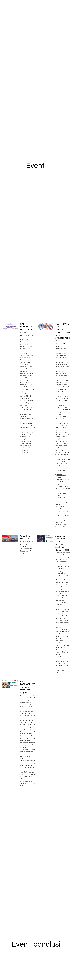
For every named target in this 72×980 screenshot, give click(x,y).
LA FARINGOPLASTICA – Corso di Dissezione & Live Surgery (29, 687)
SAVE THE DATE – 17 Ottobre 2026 (26, 539)
